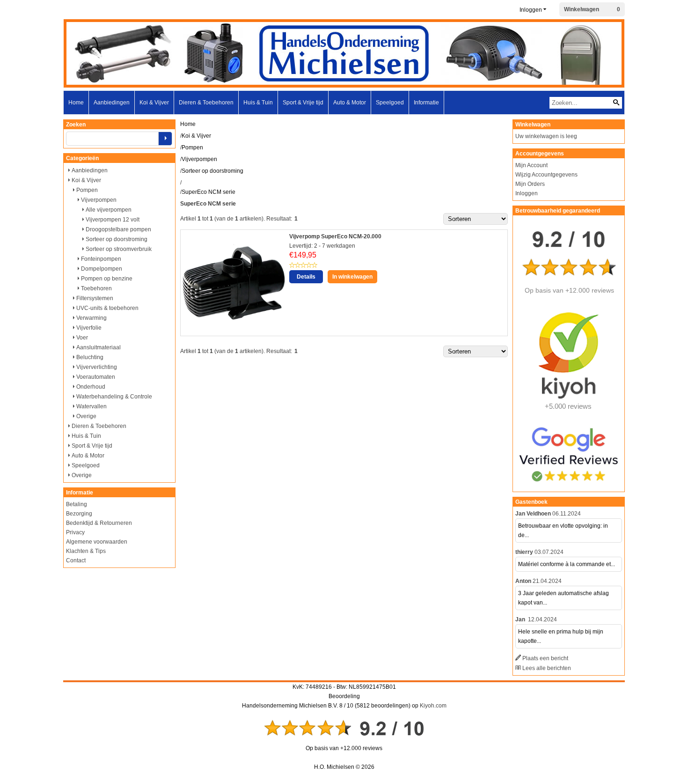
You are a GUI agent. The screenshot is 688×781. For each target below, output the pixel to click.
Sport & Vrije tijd (303, 102)
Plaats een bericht (545, 658)
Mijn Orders (530, 184)
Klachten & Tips (86, 551)
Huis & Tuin (258, 102)
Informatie (426, 102)
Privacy (75, 532)
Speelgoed (390, 102)
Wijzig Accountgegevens (546, 174)
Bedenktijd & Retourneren (99, 523)
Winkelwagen (581, 9)
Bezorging (79, 513)
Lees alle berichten (546, 668)
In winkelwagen (352, 276)
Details (306, 276)
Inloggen (531, 10)
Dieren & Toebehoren (206, 102)
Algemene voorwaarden (96, 541)
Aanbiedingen (112, 102)
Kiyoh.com (433, 705)
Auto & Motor (349, 102)
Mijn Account (531, 165)
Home (76, 102)
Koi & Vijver (154, 102)
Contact (76, 560)
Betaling (76, 504)
